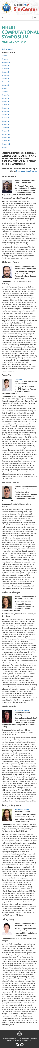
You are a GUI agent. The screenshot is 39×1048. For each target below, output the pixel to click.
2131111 (29, 1040)
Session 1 (5, 56)
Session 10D (6, 144)
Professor (18, 379)
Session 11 (5, 147)
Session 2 (5, 59)
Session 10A (6, 134)
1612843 (22, 1040)
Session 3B (5, 65)
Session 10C (6, 141)
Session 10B (6, 137)
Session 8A (5, 108)
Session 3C (5, 69)
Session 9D (5, 131)
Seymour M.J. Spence (26, 170)
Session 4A (5, 75)
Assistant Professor (22, 710)
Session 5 (5, 88)
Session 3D (5, 72)
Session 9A (5, 121)
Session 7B (5, 98)
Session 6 (5, 91)
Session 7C (5, 101)
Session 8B (5, 111)
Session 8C (5, 114)
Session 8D (5, 118)
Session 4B (5, 78)
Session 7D (5, 105)
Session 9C (5, 127)
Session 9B (5, 124)
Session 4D (5, 85)
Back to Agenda (7, 49)
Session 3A (6, 62)
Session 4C (5, 82)
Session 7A (5, 95)
